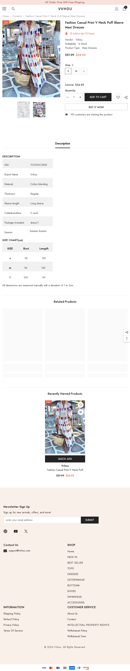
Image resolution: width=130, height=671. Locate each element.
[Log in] (116, 8)
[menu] (4, 9)
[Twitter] (26, 531)
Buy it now (96, 107)
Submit (89, 520)
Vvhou (79, 40)
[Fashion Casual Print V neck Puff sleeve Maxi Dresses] (65, 427)
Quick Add (65, 459)
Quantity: (70, 90)
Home (5, 16)
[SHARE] (125, 97)
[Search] (13, 9)
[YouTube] (16, 531)
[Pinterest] (5, 531)
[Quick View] (81, 412)
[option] (31, 58)
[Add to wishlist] (118, 97)
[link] (22, 370)
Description (62, 143)
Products (17, 16)
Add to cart (98, 97)
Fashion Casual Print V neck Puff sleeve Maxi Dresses (65, 470)
